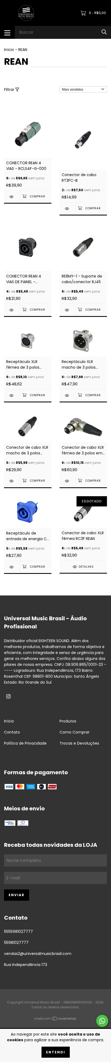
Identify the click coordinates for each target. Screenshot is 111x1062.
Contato (12, 732)
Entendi (55, 1052)
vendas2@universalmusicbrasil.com (37, 953)
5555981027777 (18, 931)
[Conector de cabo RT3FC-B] (67, 209)
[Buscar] (104, 32)
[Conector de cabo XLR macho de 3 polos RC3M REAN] (12, 481)
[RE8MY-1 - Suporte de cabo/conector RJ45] (67, 310)
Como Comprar (74, 732)
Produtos (68, 721)
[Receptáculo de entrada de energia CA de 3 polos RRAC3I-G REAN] (12, 567)
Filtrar (9, 89)
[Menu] (7, 32)
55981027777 (16, 942)
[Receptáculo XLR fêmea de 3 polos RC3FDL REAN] (12, 395)
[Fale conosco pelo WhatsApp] (102, 1021)
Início (9, 49)
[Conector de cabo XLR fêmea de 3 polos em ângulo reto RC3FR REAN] (67, 481)
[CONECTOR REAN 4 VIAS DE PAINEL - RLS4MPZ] (12, 310)
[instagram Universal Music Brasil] (8, 697)
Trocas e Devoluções (79, 743)
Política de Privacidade (25, 743)
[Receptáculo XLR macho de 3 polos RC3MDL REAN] (67, 395)
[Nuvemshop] (55, 1019)
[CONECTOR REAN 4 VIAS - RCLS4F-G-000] (12, 197)
